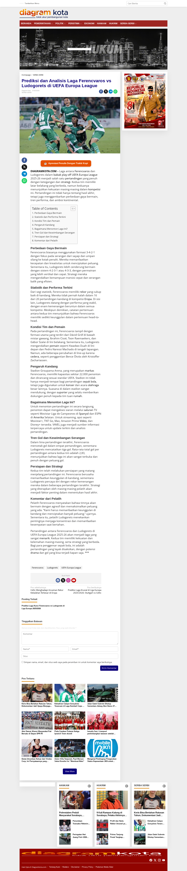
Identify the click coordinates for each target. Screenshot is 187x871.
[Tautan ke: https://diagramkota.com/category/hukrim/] (126, 786)
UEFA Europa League (71, 567)
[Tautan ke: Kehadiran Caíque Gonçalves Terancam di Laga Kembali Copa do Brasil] (140, 825)
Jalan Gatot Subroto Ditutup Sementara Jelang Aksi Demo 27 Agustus (101, 705)
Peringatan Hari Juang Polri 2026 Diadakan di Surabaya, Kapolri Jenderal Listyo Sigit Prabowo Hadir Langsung (81, 835)
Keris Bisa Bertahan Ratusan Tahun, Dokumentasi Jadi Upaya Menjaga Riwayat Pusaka (37, 705)
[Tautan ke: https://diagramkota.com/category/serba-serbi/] (164, 786)
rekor (83, 292)
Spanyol (84, 413)
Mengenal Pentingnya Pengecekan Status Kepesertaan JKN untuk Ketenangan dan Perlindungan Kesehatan (101, 760)
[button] (165, 3)
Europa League (88, 174)
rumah (78, 396)
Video (83, 421)
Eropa (88, 299)
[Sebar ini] (101, 91)
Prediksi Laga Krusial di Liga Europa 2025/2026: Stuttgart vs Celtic (84, 590)
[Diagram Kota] (44, 13)
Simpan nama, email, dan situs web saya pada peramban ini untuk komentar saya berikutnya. (68, 662)
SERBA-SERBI (26, 92)
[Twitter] (63, 580)
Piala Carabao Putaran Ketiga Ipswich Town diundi (66, 732)
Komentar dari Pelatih (46, 240)
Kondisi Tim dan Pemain (47, 220)
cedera (35, 356)
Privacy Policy (87, 867)
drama (35, 552)
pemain (54, 346)
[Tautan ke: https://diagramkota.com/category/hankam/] (89, 786)
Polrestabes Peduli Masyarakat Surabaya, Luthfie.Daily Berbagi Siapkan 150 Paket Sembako (74, 814)
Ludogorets (52, 567)
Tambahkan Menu (32, 3)
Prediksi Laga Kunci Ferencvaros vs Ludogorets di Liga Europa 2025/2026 (43, 607)
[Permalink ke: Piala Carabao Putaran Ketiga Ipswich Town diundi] (69, 720)
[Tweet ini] (106, 91)
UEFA (75, 174)
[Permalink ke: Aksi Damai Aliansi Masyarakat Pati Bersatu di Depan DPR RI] (37, 720)
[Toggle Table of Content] (72, 208)
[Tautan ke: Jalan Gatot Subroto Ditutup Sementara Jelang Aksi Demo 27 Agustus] (140, 838)
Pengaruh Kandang (44, 224)
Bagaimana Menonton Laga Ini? (50, 228)
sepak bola (89, 381)
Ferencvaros (82, 171)
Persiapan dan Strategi (46, 236)
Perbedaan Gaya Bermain (48, 212)
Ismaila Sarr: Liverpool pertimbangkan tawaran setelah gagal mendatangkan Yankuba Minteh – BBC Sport (100, 732)
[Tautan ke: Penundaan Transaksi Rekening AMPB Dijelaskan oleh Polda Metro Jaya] (65, 825)
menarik (44, 538)
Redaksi (65, 867)
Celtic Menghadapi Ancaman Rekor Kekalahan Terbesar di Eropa (47, 590)
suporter (62, 392)
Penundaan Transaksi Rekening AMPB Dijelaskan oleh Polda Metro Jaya (81, 822)
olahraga (93, 385)
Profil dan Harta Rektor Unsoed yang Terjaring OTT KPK (118, 822)
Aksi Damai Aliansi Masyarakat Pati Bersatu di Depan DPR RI (36, 732)
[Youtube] (73, 580)
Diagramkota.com (38, 867)
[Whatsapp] (115, 91)
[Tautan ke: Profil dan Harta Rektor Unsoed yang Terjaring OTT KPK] (102, 825)
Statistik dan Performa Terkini (50, 216)
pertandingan (73, 178)
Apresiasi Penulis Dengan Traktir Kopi (66, 163)
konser (70, 385)
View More (70, 771)
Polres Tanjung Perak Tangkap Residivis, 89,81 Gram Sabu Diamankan (116, 835)
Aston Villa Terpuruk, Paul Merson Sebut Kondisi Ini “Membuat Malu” (69, 760)
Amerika (39, 417)
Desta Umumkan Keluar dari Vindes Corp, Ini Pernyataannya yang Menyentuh (37, 760)
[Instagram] (68, 580)
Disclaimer (75, 867)
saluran (88, 410)
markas (89, 370)
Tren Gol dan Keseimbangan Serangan (54, 232)
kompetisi (94, 189)
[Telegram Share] (111, 91)
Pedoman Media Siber (104, 867)
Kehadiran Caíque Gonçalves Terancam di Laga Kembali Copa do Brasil (69, 705)
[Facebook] (58, 580)
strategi (65, 182)
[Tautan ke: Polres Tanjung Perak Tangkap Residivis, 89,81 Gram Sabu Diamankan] (102, 838)
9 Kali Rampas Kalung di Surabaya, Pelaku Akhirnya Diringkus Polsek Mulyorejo (111, 814)
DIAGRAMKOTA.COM (44, 171)
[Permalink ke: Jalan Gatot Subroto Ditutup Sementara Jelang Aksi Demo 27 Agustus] (102, 692)
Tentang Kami (54, 867)
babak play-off (62, 174)
